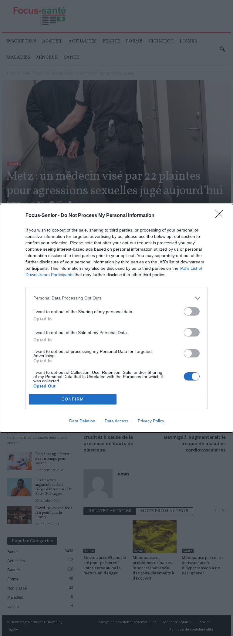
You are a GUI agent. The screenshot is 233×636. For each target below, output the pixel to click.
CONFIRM (73, 399)
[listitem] (116, 298)
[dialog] (116, 318)
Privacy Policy (151, 420)
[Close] (221, 216)
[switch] (192, 311)
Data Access (116, 420)
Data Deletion (82, 420)
